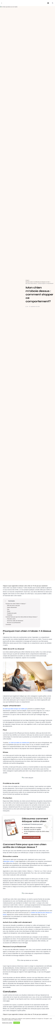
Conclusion (8, 624)
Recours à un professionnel (13, 622)
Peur (8, 609)
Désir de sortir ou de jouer (13, 605)
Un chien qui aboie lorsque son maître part (15, 708)
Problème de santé (11, 613)
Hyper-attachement (12, 607)
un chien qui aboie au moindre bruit (19, 742)
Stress (8, 611)
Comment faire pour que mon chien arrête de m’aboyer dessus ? (21, 617)
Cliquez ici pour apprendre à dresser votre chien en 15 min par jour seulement (25, 586)
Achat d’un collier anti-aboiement (15, 620)
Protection (9, 615)
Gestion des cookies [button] (7, 1022)
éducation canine (9, 861)
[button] (48, 3)
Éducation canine (11, 619)
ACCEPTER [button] (16, 1022)
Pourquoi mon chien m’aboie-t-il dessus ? (16, 603)
